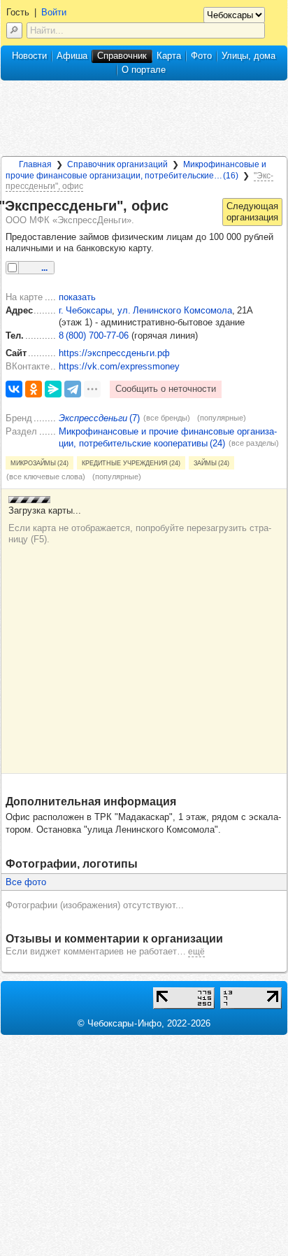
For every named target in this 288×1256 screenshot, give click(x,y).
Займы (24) (211, 462)
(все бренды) (166, 418)
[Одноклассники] (33, 389)
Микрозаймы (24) (39, 462)
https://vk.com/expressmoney (119, 366)
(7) (99, 418)
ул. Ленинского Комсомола (174, 310)
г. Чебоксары (85, 310)
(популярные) (221, 418)
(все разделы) (254, 443)
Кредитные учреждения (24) (131, 462)
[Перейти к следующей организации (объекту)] (252, 212)
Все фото (26, 882)
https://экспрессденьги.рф (114, 353)
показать (77, 297)
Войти (53, 12)
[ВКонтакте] (14, 389)
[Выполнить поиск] (14, 30)
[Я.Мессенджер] (53, 389)
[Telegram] (72, 389)
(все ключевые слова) (45, 476)
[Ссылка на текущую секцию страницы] (177, 206)
